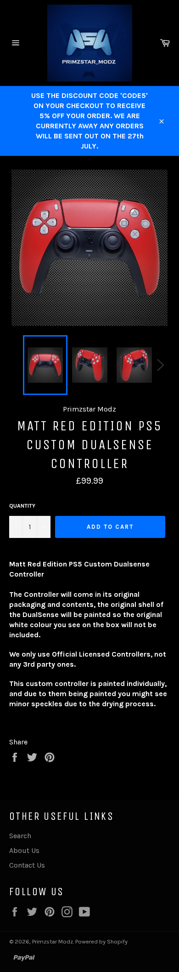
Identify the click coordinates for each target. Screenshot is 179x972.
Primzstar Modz (52, 941)
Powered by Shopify (101, 941)
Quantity (22, 506)
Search (20, 835)
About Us (24, 850)
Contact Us (27, 865)
